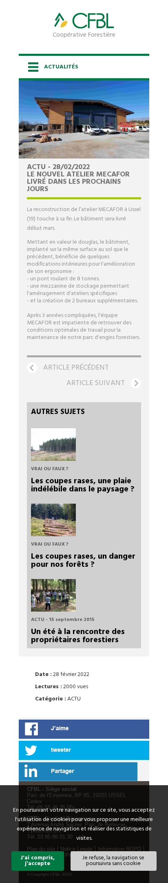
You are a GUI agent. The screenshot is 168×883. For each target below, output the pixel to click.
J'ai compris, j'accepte (37, 860)
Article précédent (76, 367)
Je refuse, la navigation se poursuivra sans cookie (113, 860)
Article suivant (95, 383)
